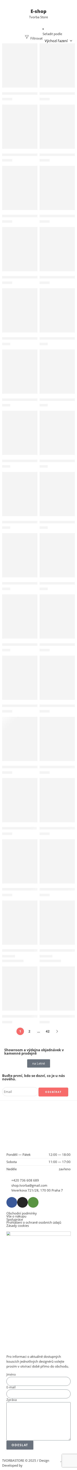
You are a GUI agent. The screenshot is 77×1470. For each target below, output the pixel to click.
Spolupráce (14, 1219)
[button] (19, 48)
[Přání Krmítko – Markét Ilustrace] (19, 559)
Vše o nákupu (16, 1216)
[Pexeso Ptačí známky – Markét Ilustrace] (19, 253)
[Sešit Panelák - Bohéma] (57, 682)
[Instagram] (22, 1202)
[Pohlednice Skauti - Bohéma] (19, 498)
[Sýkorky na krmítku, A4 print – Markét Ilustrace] (57, 865)
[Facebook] (11, 1202)
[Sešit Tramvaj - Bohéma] (57, 804)
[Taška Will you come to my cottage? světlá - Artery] (57, 993)
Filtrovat (36, 38)
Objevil (55, 1461)
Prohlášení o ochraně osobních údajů (33, 1222)
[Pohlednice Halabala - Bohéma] (19, 314)
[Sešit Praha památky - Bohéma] (57, 743)
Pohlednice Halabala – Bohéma (27, 338)
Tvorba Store (38, 17)
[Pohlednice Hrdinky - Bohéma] (19, 376)
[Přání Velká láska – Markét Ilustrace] (19, 621)
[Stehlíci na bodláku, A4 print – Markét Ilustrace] (19, 865)
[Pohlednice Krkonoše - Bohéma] (57, 376)
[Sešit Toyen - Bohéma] (19, 804)
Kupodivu (30, 1465)
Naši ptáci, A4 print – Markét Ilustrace (33, 216)
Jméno (11, 1374)
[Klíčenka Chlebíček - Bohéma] (57, 70)
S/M (6, 961)
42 (48, 1031)
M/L (14, 961)
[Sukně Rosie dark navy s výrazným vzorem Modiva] (57, 927)
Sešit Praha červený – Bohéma (26, 767)
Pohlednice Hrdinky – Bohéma (26, 400)
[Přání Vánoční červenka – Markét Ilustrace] (57, 559)
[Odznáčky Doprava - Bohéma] (57, 192)
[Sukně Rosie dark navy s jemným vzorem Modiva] (19, 927)
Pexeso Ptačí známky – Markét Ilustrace (34, 277)
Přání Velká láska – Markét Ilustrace (31, 644)
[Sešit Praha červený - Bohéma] (19, 743)
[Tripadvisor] (33, 1202)
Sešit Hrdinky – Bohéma (21, 706)
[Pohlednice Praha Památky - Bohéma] (57, 437)
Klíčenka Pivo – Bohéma (21, 155)
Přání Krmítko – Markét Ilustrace (28, 583)
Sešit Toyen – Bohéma (19, 828)
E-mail (11, 1387)
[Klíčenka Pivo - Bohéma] (19, 131)
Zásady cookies (17, 1225)
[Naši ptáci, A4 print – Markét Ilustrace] (19, 192)
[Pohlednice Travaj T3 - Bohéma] (57, 498)
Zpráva (11, 1400)
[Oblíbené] (33, 47)
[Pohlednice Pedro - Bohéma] (19, 437)
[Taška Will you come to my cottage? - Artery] (19, 993)
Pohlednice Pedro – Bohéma (24, 461)
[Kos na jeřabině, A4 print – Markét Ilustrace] (57, 131)
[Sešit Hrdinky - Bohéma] (19, 682)
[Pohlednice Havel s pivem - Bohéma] (57, 314)
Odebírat (53, 1092)
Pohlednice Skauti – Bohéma (25, 522)
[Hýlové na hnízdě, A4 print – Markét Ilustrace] (19, 70)
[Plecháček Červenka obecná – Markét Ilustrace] (57, 253)
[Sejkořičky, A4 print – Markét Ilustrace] (57, 621)
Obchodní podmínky (21, 1213)
